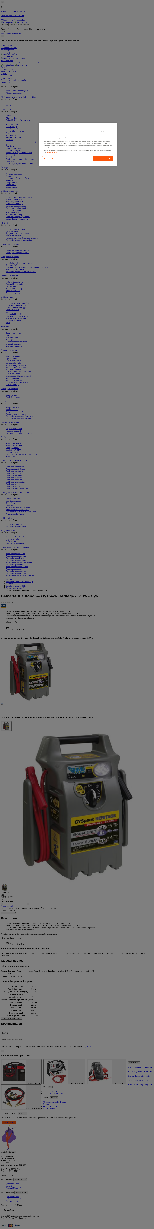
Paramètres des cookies (51, 159)
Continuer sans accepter (108, 131)
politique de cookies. (52, 152)
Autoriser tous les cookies (103, 159)
